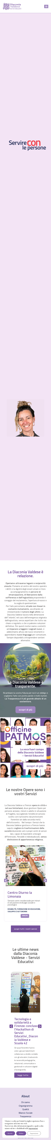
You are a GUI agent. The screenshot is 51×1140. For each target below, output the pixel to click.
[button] (46, 6)
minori (25, 915)
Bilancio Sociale (26, 1112)
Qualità (25, 1109)
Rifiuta (21, 1133)
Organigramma (25, 1105)
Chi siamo (25, 1102)
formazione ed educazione (28, 909)
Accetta (9, 1133)
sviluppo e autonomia (17, 911)
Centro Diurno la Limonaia (20, 894)
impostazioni (33, 1128)
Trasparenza (25, 1116)
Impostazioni (34, 1133)
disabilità (12, 909)
